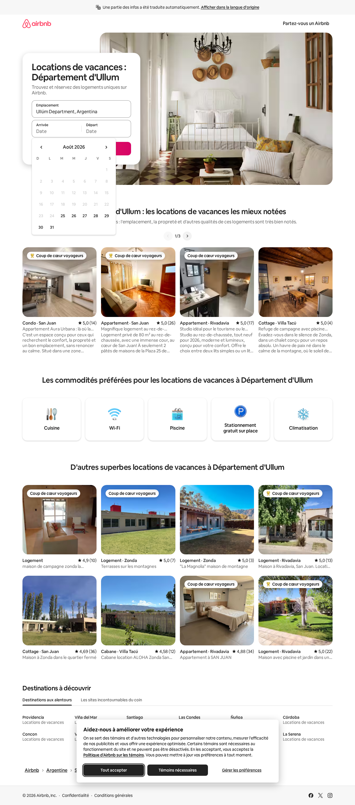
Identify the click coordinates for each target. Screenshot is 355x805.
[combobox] (81, 111)
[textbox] (56, 131)
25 (63, 215)
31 (52, 227)
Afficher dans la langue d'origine (230, 7)
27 (85, 215)
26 (74, 215)
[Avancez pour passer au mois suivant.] (106, 147)
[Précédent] (168, 236)
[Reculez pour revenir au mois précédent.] (41, 147)
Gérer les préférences (241, 770)
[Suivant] (187, 236)
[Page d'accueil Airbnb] (36, 23)
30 (40, 227)
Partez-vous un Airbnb (306, 23)
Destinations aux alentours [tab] (47, 699)
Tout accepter (113, 770)
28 (95, 215)
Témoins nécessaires (178, 770)
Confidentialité (75, 795)
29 (106, 215)
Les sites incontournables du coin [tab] (111, 699)
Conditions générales (113, 795)
